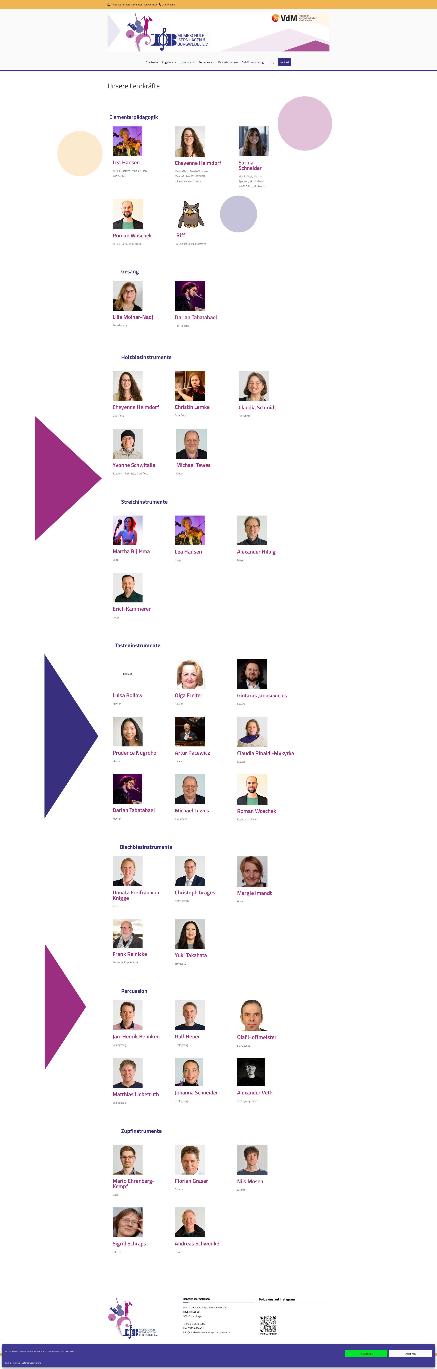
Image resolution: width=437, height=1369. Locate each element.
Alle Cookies (366, 1354)
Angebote (167, 62)
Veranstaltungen (228, 62)
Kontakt (284, 62)
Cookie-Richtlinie (12, 1362)
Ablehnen (410, 1354)
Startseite (152, 62)
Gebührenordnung (252, 62)
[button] (175, 62)
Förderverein (206, 62)
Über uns (186, 62)
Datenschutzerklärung (31, 1362)
